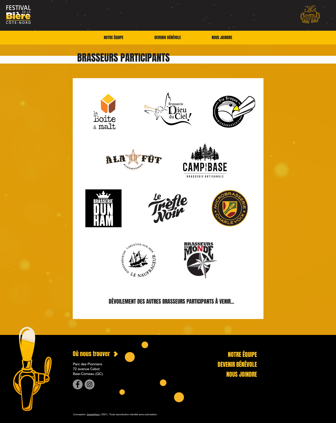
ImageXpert (93, 414)
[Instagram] (89, 384)
